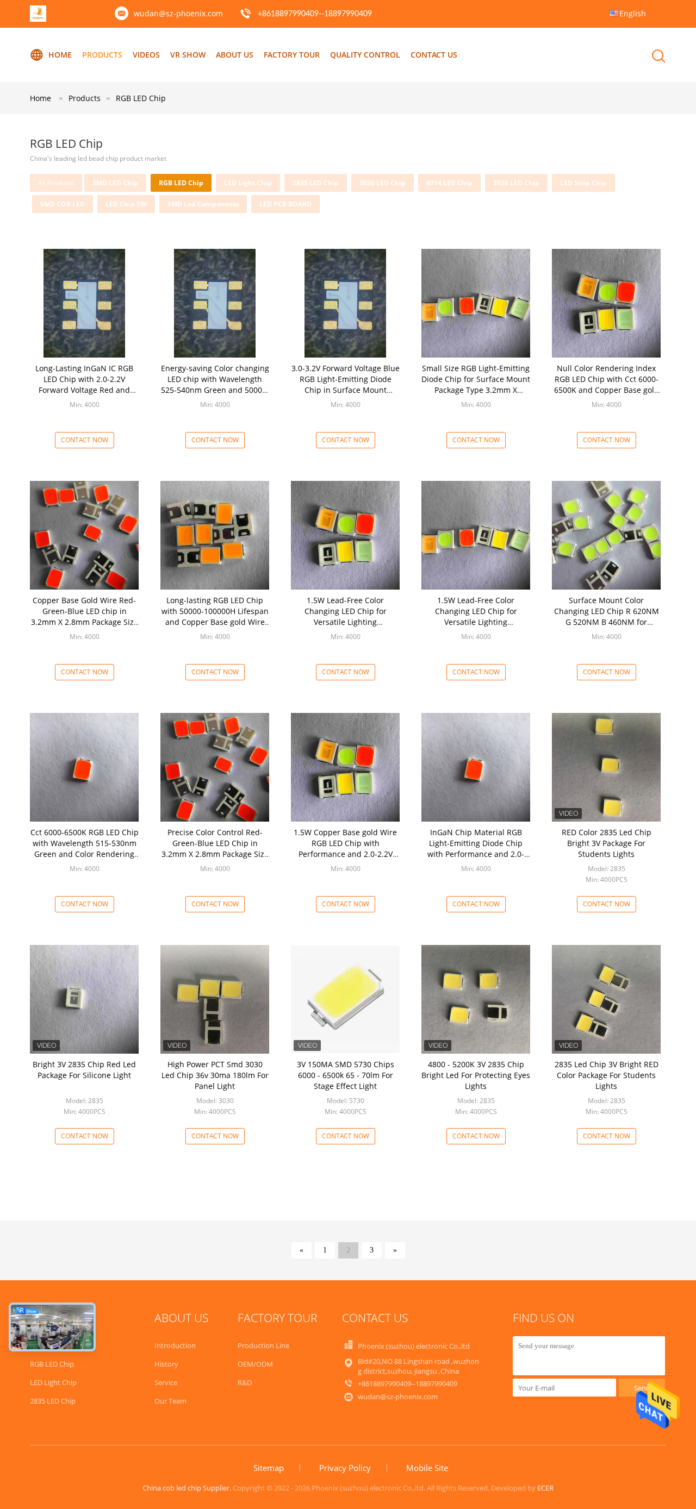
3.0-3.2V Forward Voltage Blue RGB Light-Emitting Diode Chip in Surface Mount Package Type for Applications (345, 384)
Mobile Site (427, 1468)
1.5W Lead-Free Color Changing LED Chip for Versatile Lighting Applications (345, 616)
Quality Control (365, 54)
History (166, 1364)
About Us (234, 54)
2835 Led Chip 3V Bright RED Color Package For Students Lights (606, 1075)
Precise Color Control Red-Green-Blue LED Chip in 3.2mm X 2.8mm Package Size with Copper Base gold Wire (215, 848)
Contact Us (434, 54)
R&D (245, 1382)
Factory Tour (292, 54)
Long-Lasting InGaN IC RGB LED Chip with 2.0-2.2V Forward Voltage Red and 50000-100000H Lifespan (84, 384)
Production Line (263, 1345)
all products (56, 182)
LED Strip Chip (583, 182)
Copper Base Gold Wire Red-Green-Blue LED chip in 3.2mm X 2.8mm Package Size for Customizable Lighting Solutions (84, 622)
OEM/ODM (255, 1364)
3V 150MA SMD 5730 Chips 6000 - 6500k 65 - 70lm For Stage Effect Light (345, 1075)
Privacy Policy (345, 1468)
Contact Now (84, 439)
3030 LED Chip (382, 182)
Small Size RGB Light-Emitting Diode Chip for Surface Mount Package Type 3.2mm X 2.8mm (475, 384)
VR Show (188, 54)
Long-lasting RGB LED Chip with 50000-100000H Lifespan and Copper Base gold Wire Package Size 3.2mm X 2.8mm (215, 616)
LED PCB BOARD (285, 204)
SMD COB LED (62, 204)
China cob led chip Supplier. (187, 1488)
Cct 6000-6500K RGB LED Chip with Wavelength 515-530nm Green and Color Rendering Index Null (84, 848)
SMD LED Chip (115, 182)
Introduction (175, 1345)
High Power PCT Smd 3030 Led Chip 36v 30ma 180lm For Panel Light (215, 1075)
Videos (146, 54)
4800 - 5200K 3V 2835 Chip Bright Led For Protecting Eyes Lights (475, 1075)
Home (60, 54)
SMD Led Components (203, 204)
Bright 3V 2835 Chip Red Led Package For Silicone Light (84, 1069)
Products (102, 54)
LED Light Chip (248, 182)
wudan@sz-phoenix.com (178, 13)
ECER (545, 1488)
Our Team (170, 1401)
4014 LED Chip (449, 182)
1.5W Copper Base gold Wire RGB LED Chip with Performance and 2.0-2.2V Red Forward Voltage (345, 848)
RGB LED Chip (141, 98)
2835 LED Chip (316, 182)
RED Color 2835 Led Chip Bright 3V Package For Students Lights (606, 843)
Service (165, 1382)
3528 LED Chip (516, 182)
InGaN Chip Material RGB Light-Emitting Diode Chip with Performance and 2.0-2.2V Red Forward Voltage (475, 848)
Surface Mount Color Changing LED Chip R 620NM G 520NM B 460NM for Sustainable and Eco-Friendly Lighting (607, 622)
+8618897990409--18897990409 (315, 14)
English (632, 13)
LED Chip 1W (126, 204)
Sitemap (268, 1468)
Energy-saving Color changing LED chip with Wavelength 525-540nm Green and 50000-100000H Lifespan (215, 384)
